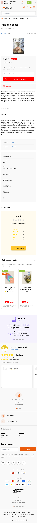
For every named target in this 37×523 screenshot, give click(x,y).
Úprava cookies (21, 516)
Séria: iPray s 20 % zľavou (9, 288)
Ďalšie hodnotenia (14, 349)
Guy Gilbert (4, 33)
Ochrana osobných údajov (10, 514)
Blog (2, 437)
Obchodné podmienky (10, 512)
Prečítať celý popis (6, 108)
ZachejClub (21, 433)
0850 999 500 (10, 416)
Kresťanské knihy (13, 18)
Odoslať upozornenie (19, 79)
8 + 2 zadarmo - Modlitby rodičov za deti (26, 289)
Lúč (13, 142)
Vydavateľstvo (4, 435)
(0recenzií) (33, 33)
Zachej (5, 18)
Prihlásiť (28, 449)
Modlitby (22, 18)
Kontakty (3, 433)
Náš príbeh (21, 435)
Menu (34, 9)
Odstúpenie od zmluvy (26, 514)
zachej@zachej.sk (12, 421)
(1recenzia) (11, 291)
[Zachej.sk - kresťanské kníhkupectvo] (7, 8)
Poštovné (13, 516)
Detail (29, 2)
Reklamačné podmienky (25, 512)
